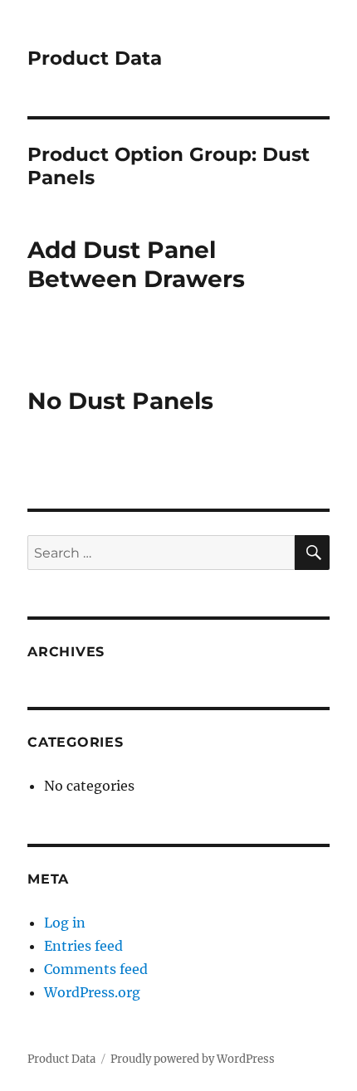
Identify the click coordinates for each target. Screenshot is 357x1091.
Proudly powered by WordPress (192, 1059)
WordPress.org (92, 992)
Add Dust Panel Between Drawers (136, 264)
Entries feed (83, 946)
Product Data (94, 58)
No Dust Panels (120, 401)
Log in (65, 922)
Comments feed (96, 969)
